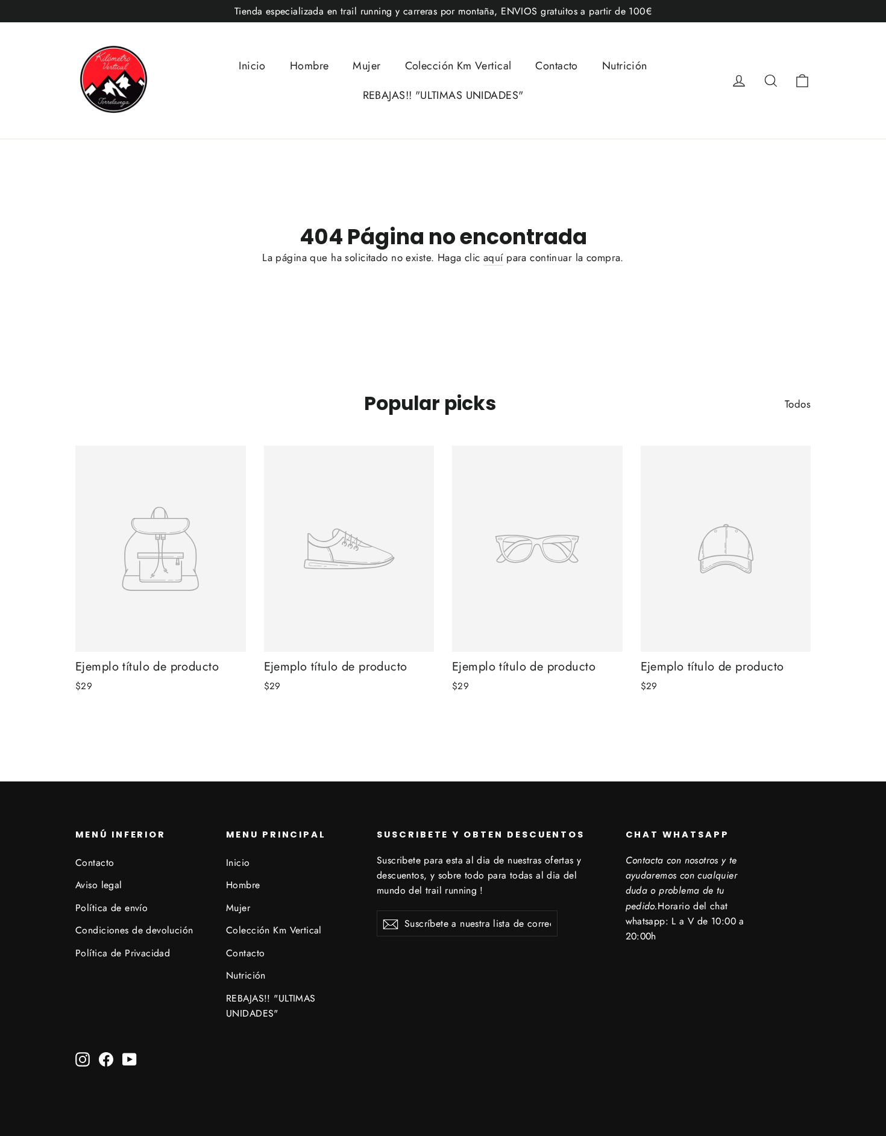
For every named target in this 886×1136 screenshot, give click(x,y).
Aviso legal (98, 885)
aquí (493, 257)
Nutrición (624, 66)
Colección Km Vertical (458, 66)
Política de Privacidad (122, 953)
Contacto (556, 66)
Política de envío (111, 908)
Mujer (366, 66)
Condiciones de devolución (134, 930)
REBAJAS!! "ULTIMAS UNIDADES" (443, 95)
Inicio (252, 66)
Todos (798, 404)
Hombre (309, 66)
